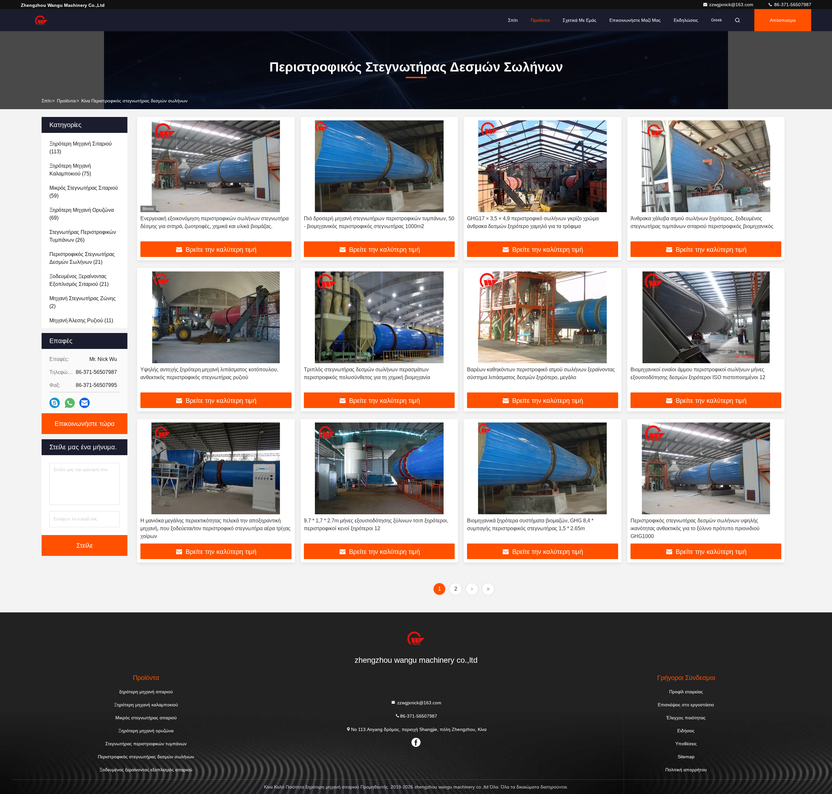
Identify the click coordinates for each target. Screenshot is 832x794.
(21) (82, 258)
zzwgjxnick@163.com (732, 4)
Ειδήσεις (686, 730)
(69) (81, 214)
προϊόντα (66, 100)
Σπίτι (513, 20)
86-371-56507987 (792, 4)
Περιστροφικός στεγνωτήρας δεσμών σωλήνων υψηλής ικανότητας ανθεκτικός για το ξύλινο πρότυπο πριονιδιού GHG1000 (695, 528)
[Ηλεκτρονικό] (84, 403)
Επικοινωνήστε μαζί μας (635, 20)
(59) (83, 191)
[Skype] (54, 403)
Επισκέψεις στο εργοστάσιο (686, 704)
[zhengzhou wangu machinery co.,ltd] (41, 20)
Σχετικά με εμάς (579, 20)
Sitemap (686, 756)
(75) (70, 169)
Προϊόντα (540, 20)
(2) (82, 302)
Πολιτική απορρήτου (686, 769)
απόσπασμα (783, 20)
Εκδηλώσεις (686, 20)
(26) (82, 236)
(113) (80, 147)
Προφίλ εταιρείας (686, 691)
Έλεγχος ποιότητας (686, 717)
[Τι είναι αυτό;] (69, 403)
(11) (81, 320)
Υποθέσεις (686, 743)
